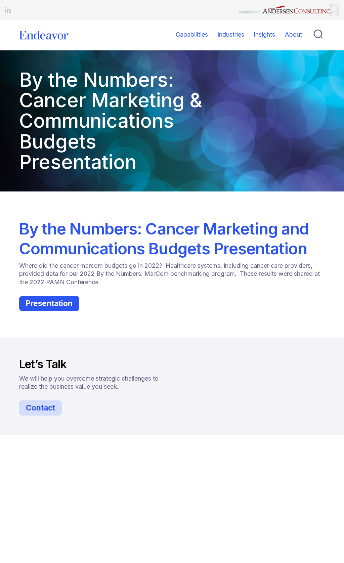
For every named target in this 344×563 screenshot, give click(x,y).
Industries (230, 34)
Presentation (49, 303)
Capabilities (192, 34)
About (293, 34)
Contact (40, 407)
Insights (264, 34)
